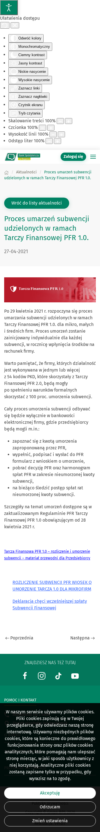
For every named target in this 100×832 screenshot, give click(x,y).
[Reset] (4, 25)
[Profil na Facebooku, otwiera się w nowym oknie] (25, 675)
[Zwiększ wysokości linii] (61, 134)
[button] (93, 157)
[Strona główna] (6, 172)
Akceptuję (50, 793)
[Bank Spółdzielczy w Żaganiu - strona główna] (22, 157)
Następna (80, 638)
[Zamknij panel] (15, 25)
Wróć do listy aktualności (36, 203)
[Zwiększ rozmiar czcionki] (50, 128)
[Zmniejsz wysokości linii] (53, 134)
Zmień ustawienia (50, 820)
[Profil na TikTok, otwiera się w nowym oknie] (58, 675)
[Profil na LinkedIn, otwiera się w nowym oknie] (42, 675)
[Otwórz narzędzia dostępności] (9, 7)
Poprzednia (21, 638)
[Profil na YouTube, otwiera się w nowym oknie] (75, 675)
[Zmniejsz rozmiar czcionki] (42, 128)
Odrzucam (50, 806)
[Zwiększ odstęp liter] (57, 141)
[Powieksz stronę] (68, 121)
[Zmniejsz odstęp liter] (49, 141)
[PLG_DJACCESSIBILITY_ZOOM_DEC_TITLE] (60, 121)
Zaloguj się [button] (73, 156)
